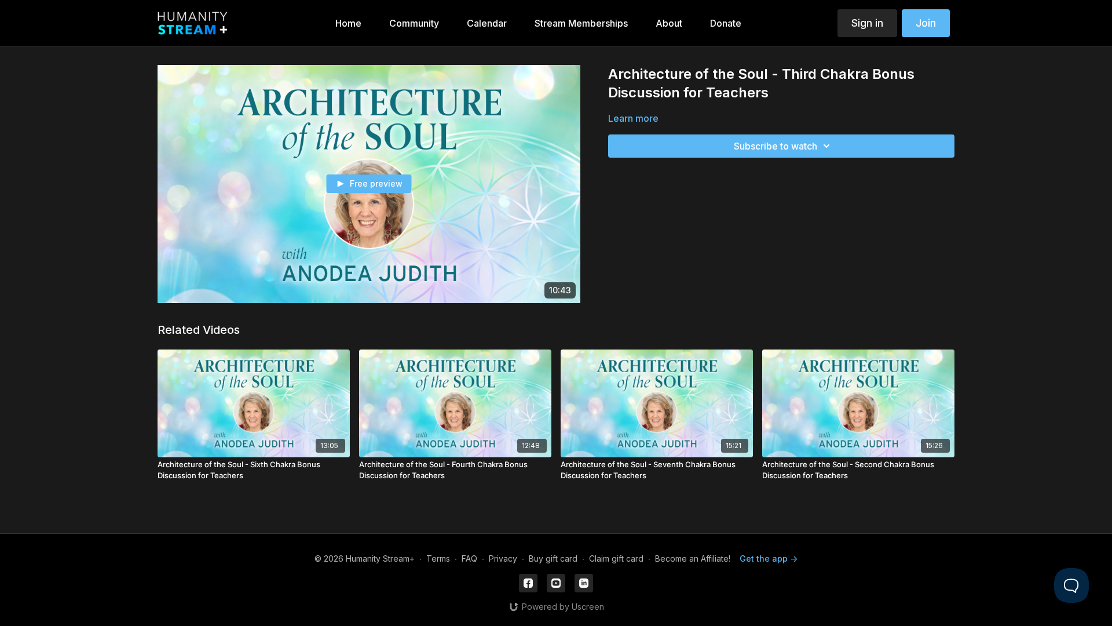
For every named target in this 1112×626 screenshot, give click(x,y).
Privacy (503, 558)
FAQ (469, 558)
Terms (438, 558)
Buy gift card (553, 558)
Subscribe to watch (775, 146)
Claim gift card (616, 558)
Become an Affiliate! (692, 558)
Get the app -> (769, 558)
